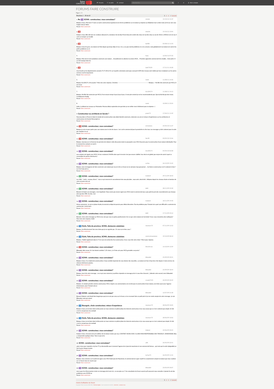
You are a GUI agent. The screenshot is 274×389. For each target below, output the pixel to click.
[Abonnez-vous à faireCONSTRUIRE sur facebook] (178, 2)
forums (100, 3)
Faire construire (85, 26)
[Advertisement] (188, 39)
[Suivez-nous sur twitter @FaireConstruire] (183, 2)
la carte (111, 3)
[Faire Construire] (84, 2)
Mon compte (194, 3)
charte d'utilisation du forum (85, 383)
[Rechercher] (172, 2)
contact (121, 3)
